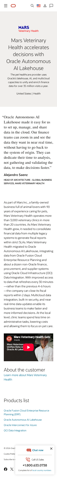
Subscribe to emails (12, 459)
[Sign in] (45, 6)
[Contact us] (51, 6)
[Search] (32, 6)
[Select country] (39, 6)
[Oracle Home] (13, 5)
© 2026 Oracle (10, 448)
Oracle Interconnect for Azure (20, 425)
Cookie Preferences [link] (12, 454)
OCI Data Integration (15, 430)
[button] (6, 6)
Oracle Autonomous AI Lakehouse (23, 419)
